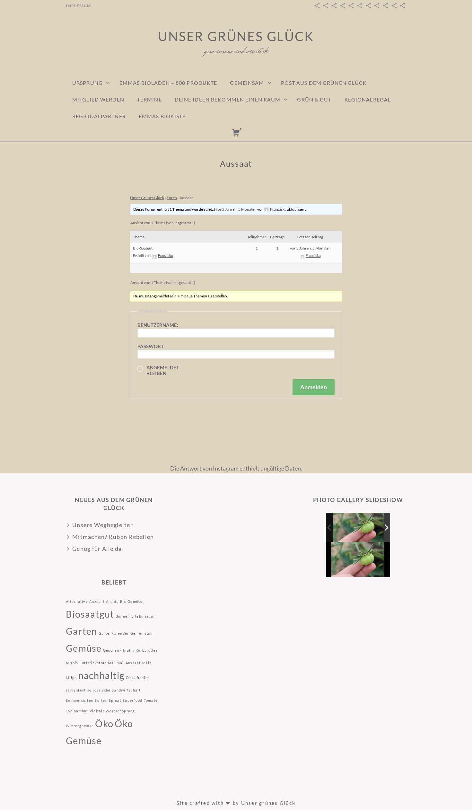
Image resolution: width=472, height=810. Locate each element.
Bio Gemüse (131, 601)
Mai (111, 663)
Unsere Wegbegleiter (102, 524)
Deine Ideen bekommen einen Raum (228, 99)
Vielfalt (97, 711)
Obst (130, 677)
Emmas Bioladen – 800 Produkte (168, 83)
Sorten (101, 700)
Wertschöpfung (120, 711)
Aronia (112, 601)
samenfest (76, 690)
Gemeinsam (247, 83)
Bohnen (123, 616)
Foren (172, 197)
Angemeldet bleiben (162, 370)
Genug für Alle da (97, 548)
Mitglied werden (98, 99)
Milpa (71, 677)
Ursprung (87, 83)
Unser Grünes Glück (147, 197)
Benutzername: (157, 325)
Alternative (77, 601)
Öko (104, 723)
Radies (143, 677)
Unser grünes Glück (236, 36)
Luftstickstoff (93, 663)
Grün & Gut (314, 99)
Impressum (78, 5)
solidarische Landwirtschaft (114, 690)
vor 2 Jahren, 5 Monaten (236, 209)
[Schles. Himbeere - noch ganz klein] (358, 527)
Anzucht (97, 601)
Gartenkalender (114, 633)
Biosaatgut (90, 614)
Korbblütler (146, 650)
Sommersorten (79, 700)
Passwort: (151, 346)
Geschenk (112, 650)
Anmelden (313, 387)
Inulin (128, 650)
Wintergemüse (80, 726)
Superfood (132, 700)
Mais (147, 663)
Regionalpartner (99, 116)
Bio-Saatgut (143, 248)
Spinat (115, 700)
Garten (81, 631)
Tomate (151, 700)
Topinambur (77, 711)
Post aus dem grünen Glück (324, 83)
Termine (149, 99)
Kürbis (72, 663)
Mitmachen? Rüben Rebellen (113, 536)
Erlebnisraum (144, 616)
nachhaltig (101, 675)
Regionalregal (368, 99)
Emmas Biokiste (162, 116)
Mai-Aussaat (129, 663)
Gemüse (84, 648)
